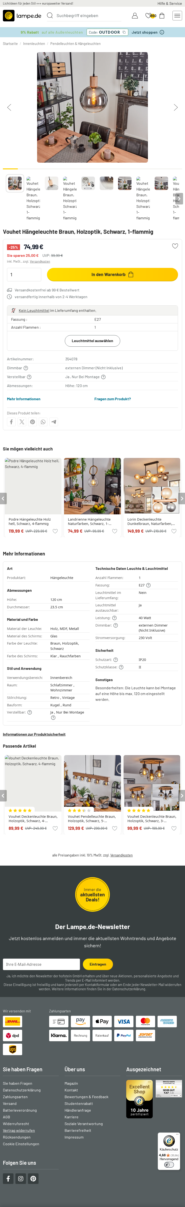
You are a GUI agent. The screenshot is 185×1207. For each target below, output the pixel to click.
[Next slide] (179, 198)
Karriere (72, 1117)
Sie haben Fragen (17, 1083)
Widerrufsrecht (16, 1123)
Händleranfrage (78, 1110)
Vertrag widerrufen (19, 1130)
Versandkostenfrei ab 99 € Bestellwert (47, 290)
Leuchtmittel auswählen (92, 340)
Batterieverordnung (20, 1110)
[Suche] (50, 15)
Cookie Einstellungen (21, 1143)
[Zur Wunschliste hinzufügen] (175, 246)
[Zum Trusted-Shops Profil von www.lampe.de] (154, 1099)
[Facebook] (11, 422)
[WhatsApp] (43, 422)
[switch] (169, 1165)
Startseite (10, 44)
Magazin (71, 1083)
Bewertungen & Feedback (86, 1096)
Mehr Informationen (23, 398)
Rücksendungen (17, 1137)
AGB (6, 1117)
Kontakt (71, 1090)
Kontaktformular (97, 985)
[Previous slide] (6, 198)
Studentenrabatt (79, 1103)
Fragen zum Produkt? (112, 398)
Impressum (74, 1137)
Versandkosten (40, 261)
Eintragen (98, 964)
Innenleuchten (34, 44)
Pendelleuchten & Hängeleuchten (75, 44)
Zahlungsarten (15, 1096)
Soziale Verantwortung (84, 1123)
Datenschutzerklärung (128, 989)
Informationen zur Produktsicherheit (34, 734)
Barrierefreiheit (78, 1130)
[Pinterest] (32, 422)
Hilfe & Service (170, 3)
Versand (10, 1103)
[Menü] (177, 1135)
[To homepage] (22, 15)
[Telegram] (53, 422)
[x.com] (22, 422)
